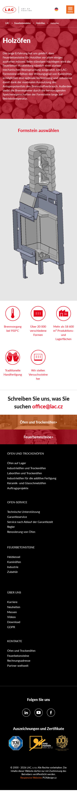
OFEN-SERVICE (17, 502)
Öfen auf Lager (16, 463)
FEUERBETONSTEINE (21, 547)
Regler (11, 527)
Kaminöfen (14, 562)
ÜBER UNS (14, 592)
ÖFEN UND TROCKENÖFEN (25, 453)
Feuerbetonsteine (22, 23)
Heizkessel (13, 557)
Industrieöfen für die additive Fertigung (31, 478)
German (56, 9)
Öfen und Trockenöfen (21, 651)
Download (13, 622)
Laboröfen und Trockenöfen (24, 473)
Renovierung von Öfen (21, 532)
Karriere (12, 602)
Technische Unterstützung (23, 512)
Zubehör (12, 572)
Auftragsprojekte (17, 488)
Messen (12, 612)
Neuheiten (13, 607)
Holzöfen (40, 23)
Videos (11, 617)
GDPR (11, 627)
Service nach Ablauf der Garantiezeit (30, 522)
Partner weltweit (17, 666)
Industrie (12, 567)
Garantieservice (17, 517)
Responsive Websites (31, 777)
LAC (7, 23)
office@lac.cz (47, 406)
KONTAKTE (14, 641)
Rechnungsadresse (18, 661)
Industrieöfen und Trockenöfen (26, 468)
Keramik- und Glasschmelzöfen (26, 483)
